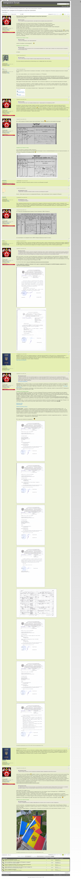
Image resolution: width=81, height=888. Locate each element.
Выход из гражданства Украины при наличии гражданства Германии (18, 864)
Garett (5, 870)
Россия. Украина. (20, 865)
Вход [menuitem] (68, 6)
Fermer (3, 61)
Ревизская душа (19, 404)
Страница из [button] (55, 14)
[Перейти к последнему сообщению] (57, 864)
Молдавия (40, 8)
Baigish (6, 860)
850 (6, 199)
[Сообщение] (16, 17)
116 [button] (67, 14)
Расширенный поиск (68, 4)
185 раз (8, 29)
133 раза (8, 369)
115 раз (8, 201)
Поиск (67, 4)
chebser (3, 240)
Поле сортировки (34, 856)
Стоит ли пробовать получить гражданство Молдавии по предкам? (18, 862)
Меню (4, 6)
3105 (6, 63)
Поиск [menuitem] (7, 6)
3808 (6, 27)
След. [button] (69, 14)
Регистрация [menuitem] (65, 6)
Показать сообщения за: (21, 856)
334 (6, 367)
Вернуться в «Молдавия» (6, 872)
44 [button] (61, 14)
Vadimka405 (19, 197)
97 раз (8, 72)
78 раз (8, 200)
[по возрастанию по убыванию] (48, 856)
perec (56, 869)
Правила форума (4, 12)
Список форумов (5, 8)
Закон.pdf (19, 94)
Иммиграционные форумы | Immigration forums (17, 8)
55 (6, 242)
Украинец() (3, 365)
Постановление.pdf (21, 91)
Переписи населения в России (21, 406)
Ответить (4, 14)
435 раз (8, 30)
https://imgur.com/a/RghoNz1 (21, 359)
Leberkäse (6, 865)
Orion (18, 69)
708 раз (8, 65)
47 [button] (65, 14)
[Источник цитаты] (18, 40)
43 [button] (60, 14)
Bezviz (56, 864)
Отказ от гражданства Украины (10, 869)
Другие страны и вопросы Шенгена (31, 8)
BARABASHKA (4, 180)
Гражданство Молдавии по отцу (11, 859)
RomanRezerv (57, 862)
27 (6, 182)
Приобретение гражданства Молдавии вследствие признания (19, 10)
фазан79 (3, 25)
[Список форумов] (11, 3)
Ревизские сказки (19, 403)
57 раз (8, 764)
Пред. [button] (56, 14)
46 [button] (64, 14)
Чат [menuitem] (10, 6)
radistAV (6, 867)
